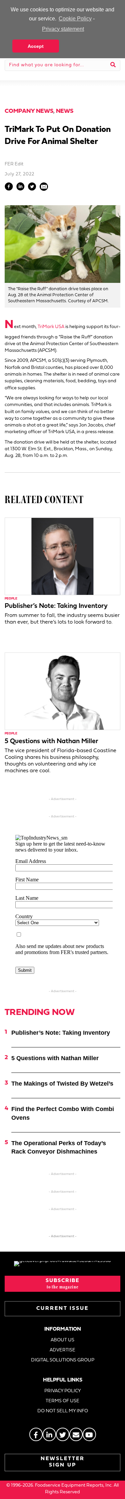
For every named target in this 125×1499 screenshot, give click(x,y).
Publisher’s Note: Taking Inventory (56, 606)
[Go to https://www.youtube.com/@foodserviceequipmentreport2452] (89, 1434)
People (11, 599)
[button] (62, 1284)
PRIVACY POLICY (62, 1391)
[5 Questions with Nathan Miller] (62, 691)
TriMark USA (51, 326)
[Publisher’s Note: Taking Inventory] (62, 556)
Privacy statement (63, 29)
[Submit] (113, 65)
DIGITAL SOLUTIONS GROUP (62, 1360)
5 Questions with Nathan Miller (51, 741)
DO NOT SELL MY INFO (62, 1411)
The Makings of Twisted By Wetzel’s (62, 1083)
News (64, 111)
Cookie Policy (75, 18)
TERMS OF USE (62, 1401)
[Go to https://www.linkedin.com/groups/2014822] (49, 1434)
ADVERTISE (62, 1350)
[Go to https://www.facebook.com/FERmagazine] (36, 1434)
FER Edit (14, 164)
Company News (29, 111)
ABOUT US (62, 1340)
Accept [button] (36, 46)
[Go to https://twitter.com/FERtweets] (62, 1434)
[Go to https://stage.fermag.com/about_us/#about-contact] (76, 1434)
